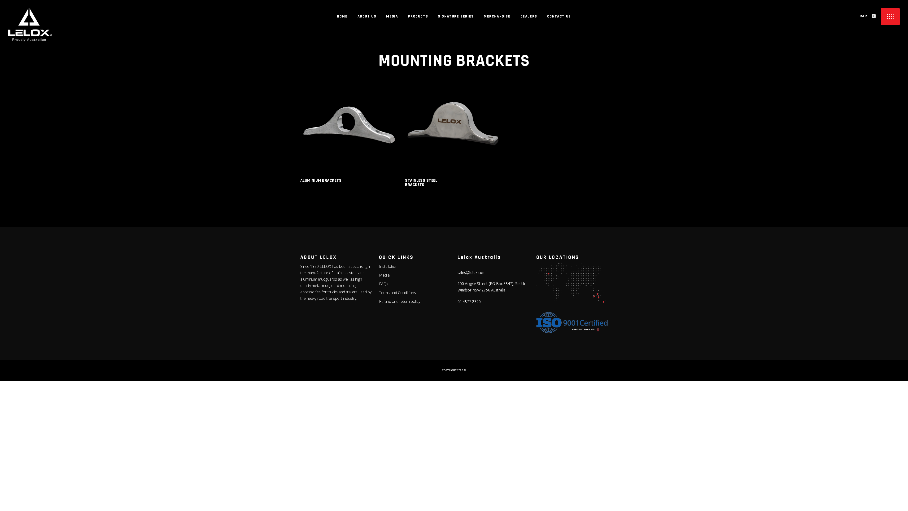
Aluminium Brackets (320, 180)
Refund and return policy (399, 301)
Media (384, 275)
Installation (388, 266)
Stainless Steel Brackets (421, 182)
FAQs (383, 283)
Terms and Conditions (397, 292)
